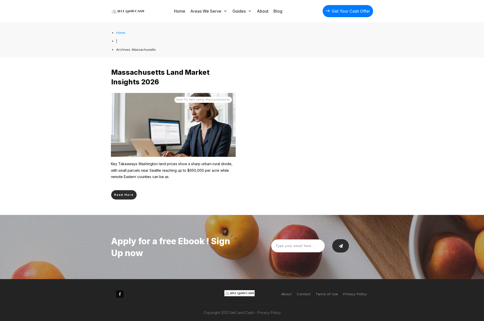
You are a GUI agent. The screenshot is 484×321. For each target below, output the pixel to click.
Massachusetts (218, 99)
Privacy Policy (269, 312)
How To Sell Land (190, 99)
